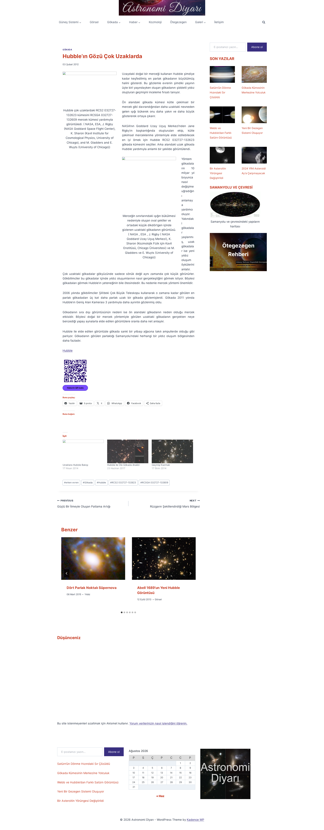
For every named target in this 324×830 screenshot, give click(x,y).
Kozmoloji (155, 22)
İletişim (219, 22)
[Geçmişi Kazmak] (172, 451)
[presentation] (93, 558)
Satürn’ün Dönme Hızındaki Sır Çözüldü (220, 92)
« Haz (160, 796)
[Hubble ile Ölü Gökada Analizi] (127, 451)
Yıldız (87, 594)
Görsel (94, 22)
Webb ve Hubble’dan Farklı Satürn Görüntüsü (221, 133)
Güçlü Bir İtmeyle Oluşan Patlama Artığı (83, 503)
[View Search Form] (264, 22)
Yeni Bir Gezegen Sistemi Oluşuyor (252, 130)
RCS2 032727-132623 (123, 482)
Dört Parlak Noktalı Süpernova (92, 588)
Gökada (67, 49)
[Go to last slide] (66, 573)
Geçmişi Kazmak (161, 464)
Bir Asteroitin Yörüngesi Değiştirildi (218, 173)
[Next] (190, 573)
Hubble (68, 350)
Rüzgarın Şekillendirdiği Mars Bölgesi (175, 503)
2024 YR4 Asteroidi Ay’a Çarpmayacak (254, 171)
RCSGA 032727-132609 (154, 482)
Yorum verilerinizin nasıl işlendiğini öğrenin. (158, 723)
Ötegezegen (178, 22)
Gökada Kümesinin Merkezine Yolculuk (253, 90)
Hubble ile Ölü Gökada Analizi (123, 464)
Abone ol (257, 47)
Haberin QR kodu (75, 388)
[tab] (122, 612)
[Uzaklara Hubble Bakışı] (83, 451)
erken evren (71, 482)
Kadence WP (195, 819)
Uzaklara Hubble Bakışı (75, 464)
